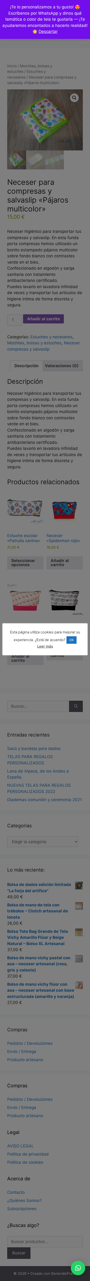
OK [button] (71, 640)
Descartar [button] (48, 31)
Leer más (45, 646)
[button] (78, 1268)
